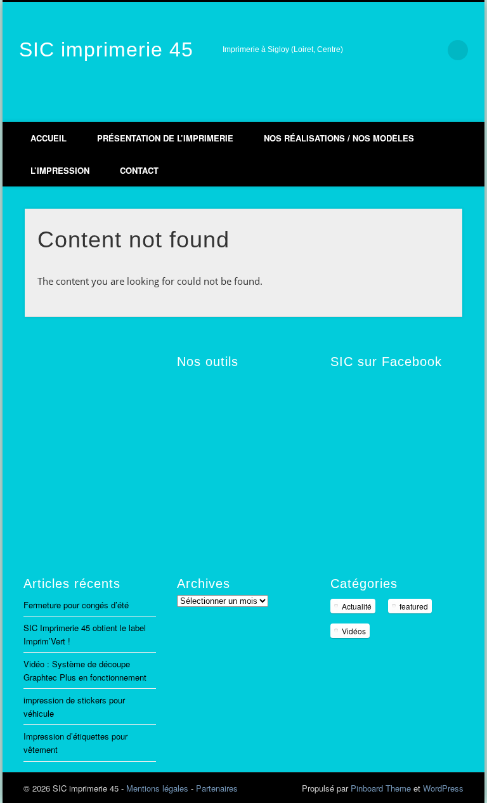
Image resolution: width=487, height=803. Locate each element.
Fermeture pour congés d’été (76, 605)
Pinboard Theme (381, 788)
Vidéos (354, 630)
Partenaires (217, 788)
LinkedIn (470, 108)
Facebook (390, 108)
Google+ (444, 108)
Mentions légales (157, 788)
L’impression (59, 170)
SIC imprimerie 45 (106, 49)
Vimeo (417, 108)
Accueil (48, 138)
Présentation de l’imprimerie (165, 138)
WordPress (443, 788)
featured (413, 606)
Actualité (357, 606)
